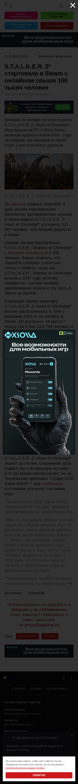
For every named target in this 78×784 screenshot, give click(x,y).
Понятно (39, 775)
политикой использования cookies (25, 768)
